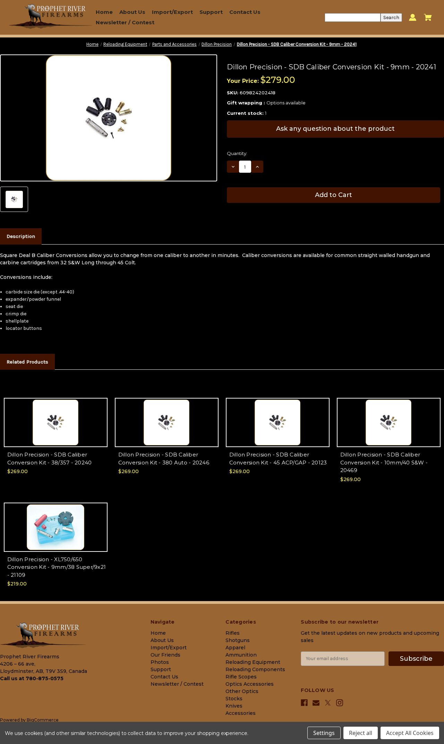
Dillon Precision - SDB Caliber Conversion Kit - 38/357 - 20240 (49, 458)
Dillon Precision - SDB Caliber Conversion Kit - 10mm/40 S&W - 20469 (384, 462)
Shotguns (237, 640)
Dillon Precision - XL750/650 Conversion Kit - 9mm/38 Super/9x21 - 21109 (56, 567)
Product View (55, 428)
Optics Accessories (249, 684)
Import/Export (172, 12)
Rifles (232, 633)
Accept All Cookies (410, 733)
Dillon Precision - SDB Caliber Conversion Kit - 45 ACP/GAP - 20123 (278, 458)
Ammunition (241, 655)
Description (21, 236)
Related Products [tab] (27, 362)
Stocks (233, 698)
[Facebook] (304, 703)
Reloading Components (255, 669)
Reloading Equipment (252, 662)
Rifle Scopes (241, 677)
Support (211, 12)
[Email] (316, 703)
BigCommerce (43, 719)
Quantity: (237, 153)
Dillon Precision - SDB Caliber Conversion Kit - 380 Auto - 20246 (163, 458)
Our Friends (165, 655)
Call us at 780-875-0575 (31, 678)
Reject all (360, 733)
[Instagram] (339, 703)
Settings (324, 733)
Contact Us (245, 12)
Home (104, 12)
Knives (233, 706)
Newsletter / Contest (125, 22)
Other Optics (241, 691)
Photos (160, 662)
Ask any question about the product (335, 128)
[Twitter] (327, 703)
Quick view (55, 416)
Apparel (235, 647)
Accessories (240, 713)
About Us (132, 12)
